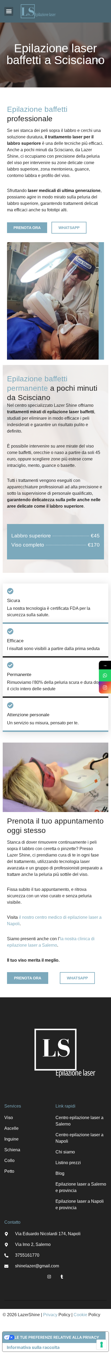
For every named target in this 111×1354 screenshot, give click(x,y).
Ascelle (11, 1128)
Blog (60, 1173)
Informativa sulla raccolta (33, 1347)
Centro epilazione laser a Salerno (79, 1120)
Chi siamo (65, 1152)
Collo (9, 1160)
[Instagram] (49, 1277)
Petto (9, 1171)
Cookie (80, 1314)
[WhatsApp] (105, 675)
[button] (8, 11)
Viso (8, 1117)
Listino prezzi (68, 1162)
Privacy (50, 1314)
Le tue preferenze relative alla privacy (57, 1337)
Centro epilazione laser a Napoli (79, 1137)
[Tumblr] (62, 1277)
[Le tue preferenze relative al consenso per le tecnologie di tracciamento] (101, 1345)
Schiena (12, 1150)
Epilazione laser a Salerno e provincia (81, 1187)
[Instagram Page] (105, 687)
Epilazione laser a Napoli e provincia (80, 1204)
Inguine (11, 1139)
